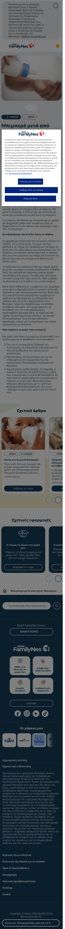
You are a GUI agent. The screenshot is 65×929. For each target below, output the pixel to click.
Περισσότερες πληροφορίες (20, 173)
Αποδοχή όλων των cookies (31, 190)
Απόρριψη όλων (30, 198)
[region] (31, 167)
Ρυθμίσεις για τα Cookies (31, 181)
